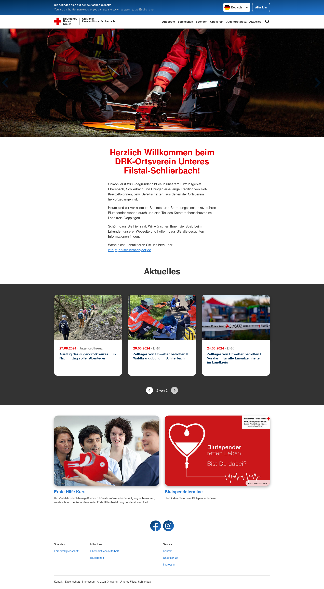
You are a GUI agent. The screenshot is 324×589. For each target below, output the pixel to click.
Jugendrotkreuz (236, 21)
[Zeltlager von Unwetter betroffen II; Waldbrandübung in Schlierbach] (162, 317)
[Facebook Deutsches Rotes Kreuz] (155, 525)
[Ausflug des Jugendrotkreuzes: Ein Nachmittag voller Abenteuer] (88, 317)
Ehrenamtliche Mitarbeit (104, 551)
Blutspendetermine (184, 491)
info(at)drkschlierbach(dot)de (129, 249)
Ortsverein (216, 21)
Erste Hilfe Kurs (70, 491)
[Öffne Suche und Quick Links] (267, 21)
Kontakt (167, 551)
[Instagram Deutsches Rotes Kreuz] (168, 525)
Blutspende (97, 558)
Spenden (201, 21)
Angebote (168, 21)
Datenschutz (170, 558)
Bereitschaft (185, 21)
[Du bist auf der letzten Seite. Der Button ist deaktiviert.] (174, 390)
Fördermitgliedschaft (66, 551)
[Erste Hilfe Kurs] (106, 451)
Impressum (169, 564)
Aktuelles (255, 21)
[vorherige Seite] (149, 390)
